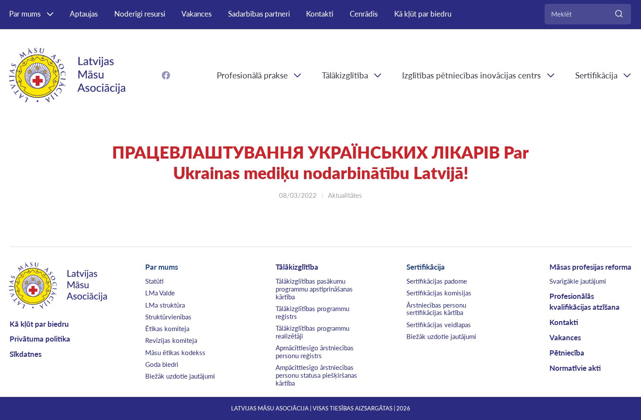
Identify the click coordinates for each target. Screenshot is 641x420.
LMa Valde (160, 293)
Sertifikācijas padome (436, 281)
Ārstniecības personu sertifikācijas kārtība (436, 309)
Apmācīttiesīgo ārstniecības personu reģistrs (315, 351)
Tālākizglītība (345, 75)
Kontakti (319, 13)
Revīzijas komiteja (171, 340)
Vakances (196, 13)
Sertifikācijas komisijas (438, 293)
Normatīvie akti (575, 368)
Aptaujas (84, 13)
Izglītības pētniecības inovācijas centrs (471, 75)
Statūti (154, 281)
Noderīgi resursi (139, 13)
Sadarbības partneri (259, 13)
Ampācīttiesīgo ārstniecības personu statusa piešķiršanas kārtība (316, 375)
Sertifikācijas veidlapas (438, 325)
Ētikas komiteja (167, 328)
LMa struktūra (165, 305)
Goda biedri (161, 364)
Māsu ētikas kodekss (175, 352)
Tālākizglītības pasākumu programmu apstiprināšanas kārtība (314, 289)
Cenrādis (364, 13)
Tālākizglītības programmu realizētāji (312, 332)
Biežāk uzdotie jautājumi (180, 376)
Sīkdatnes (25, 354)
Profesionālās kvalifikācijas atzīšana (584, 301)
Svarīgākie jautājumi (577, 281)
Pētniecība (566, 352)
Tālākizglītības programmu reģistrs (312, 312)
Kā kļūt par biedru (422, 13)
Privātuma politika (40, 338)
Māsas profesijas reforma (590, 266)
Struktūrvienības (168, 317)
